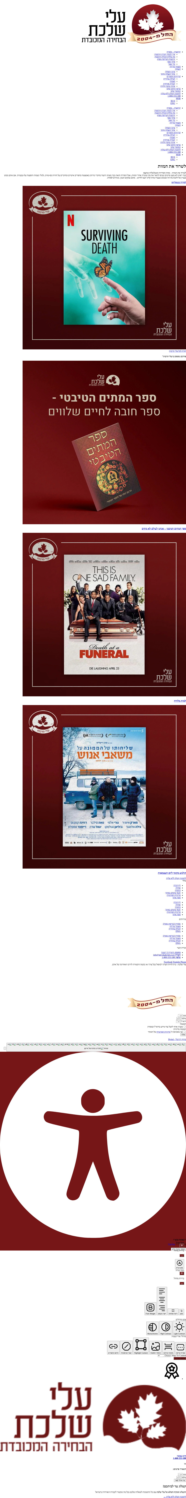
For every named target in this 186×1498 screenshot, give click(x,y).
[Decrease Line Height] (182, 1283)
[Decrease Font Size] (182, 1255)
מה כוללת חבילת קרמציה (165, 57)
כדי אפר (171, 64)
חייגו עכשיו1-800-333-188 (179, 1457)
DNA (178, 931)
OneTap (171, 1244)
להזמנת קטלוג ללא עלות (171, 93)
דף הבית (177, 885)
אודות (178, 888)
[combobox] (96, 1047)
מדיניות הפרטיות (174, 895)
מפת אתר (177, 898)
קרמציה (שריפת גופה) (166, 59)
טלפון (183, 1018)
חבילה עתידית (169, 79)
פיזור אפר (171, 62)
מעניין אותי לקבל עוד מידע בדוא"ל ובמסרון (165, 1027)
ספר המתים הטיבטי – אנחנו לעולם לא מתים (164, 528)
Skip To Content (178, 1355)
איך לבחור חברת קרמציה (164, 54)
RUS (173, 101)
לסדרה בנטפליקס (179, 182)
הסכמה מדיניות (179, 1029)
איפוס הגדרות (180, 1358)
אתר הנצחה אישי (168, 74)
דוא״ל (183, 1021)
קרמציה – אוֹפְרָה (174, 52)
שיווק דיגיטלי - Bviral (177, 1039)
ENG (172, 103)
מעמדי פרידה (175, 66)
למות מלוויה (180, 700)
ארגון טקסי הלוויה (167, 86)
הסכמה (183, 1024)
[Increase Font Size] (182, 1245)
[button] (5, 1048)
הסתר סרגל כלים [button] (178, 1249)
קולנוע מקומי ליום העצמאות (172, 873)
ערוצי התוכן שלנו (174, 88)
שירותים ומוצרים (174, 76)
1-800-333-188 (174, 96)
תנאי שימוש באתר (173, 893)
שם (184, 1015)
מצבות (172, 81)
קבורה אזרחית (169, 84)
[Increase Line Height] (182, 1273)
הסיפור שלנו (176, 91)
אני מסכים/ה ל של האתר (165, 1032)
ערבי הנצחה (170, 71)
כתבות (178, 890)
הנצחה (178, 69)
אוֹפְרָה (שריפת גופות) (172, 924)
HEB (178, 98)
